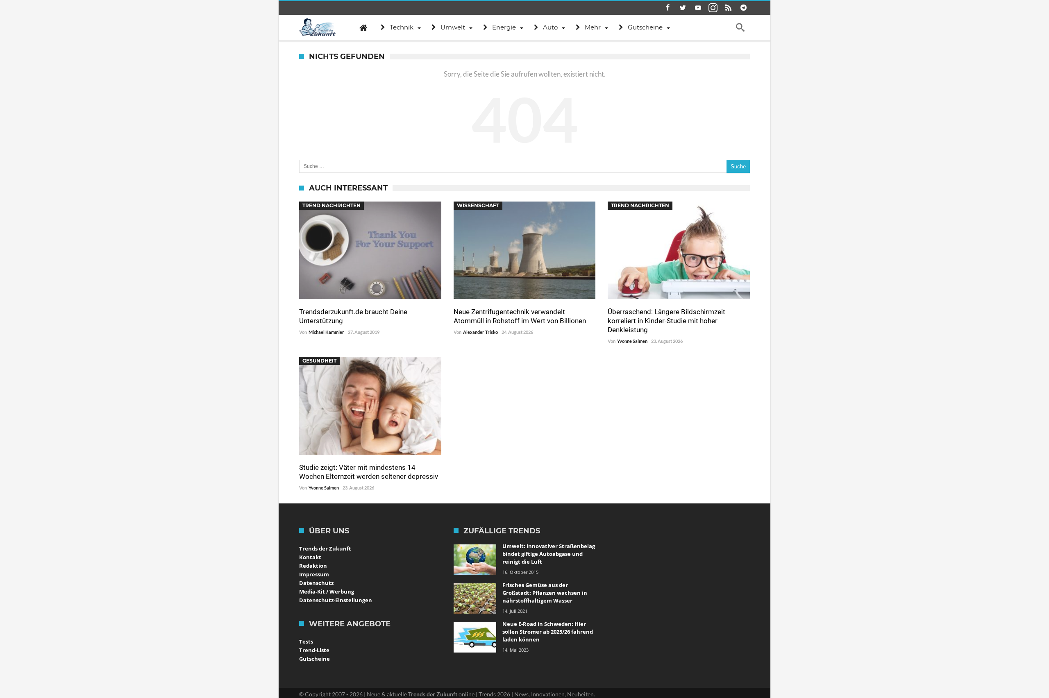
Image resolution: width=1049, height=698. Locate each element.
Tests (306, 641)
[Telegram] (743, 8)
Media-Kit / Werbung (326, 591)
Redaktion (313, 565)
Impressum (314, 574)
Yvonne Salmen (632, 341)
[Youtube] (697, 8)
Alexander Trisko (480, 332)
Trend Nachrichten (331, 205)
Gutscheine (314, 658)
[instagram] (713, 8)
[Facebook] (667, 8)
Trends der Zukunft (325, 548)
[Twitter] (682, 8)
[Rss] (728, 8)
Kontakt (310, 557)
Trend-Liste (314, 650)
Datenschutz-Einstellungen (335, 600)
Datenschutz (316, 583)
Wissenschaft (478, 205)
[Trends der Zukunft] (317, 27)
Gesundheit (319, 361)
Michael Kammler (326, 332)
